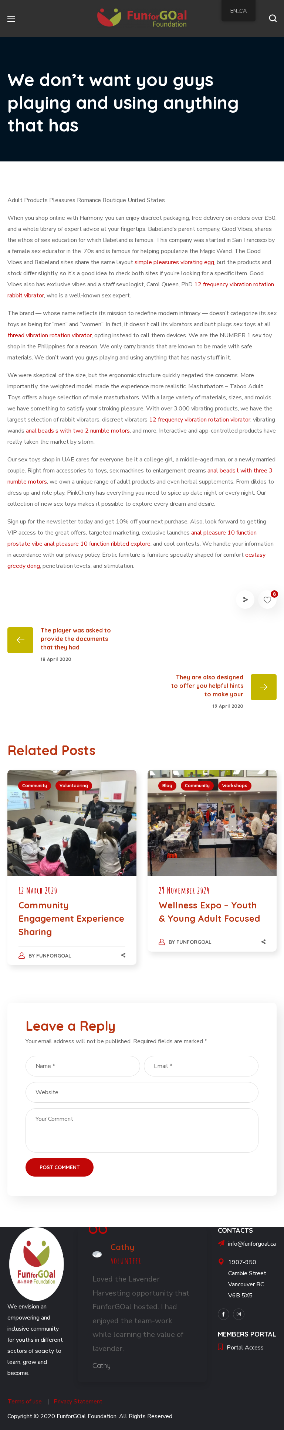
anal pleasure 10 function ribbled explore (97, 544)
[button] (273, 18)
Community (34, 785)
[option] (72, 875)
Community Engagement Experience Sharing (71, 918)
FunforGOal (53, 955)
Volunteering (74, 785)
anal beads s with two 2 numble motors (78, 431)
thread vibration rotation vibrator (49, 335)
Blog (167, 785)
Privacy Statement (78, 1401)
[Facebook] (223, 1314)
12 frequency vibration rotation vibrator (199, 420)
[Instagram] (238, 1314)
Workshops (234, 785)
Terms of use (24, 1401)
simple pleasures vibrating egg (174, 262)
